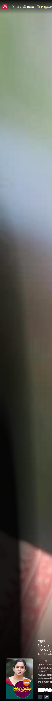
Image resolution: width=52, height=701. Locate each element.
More (40, 686)
